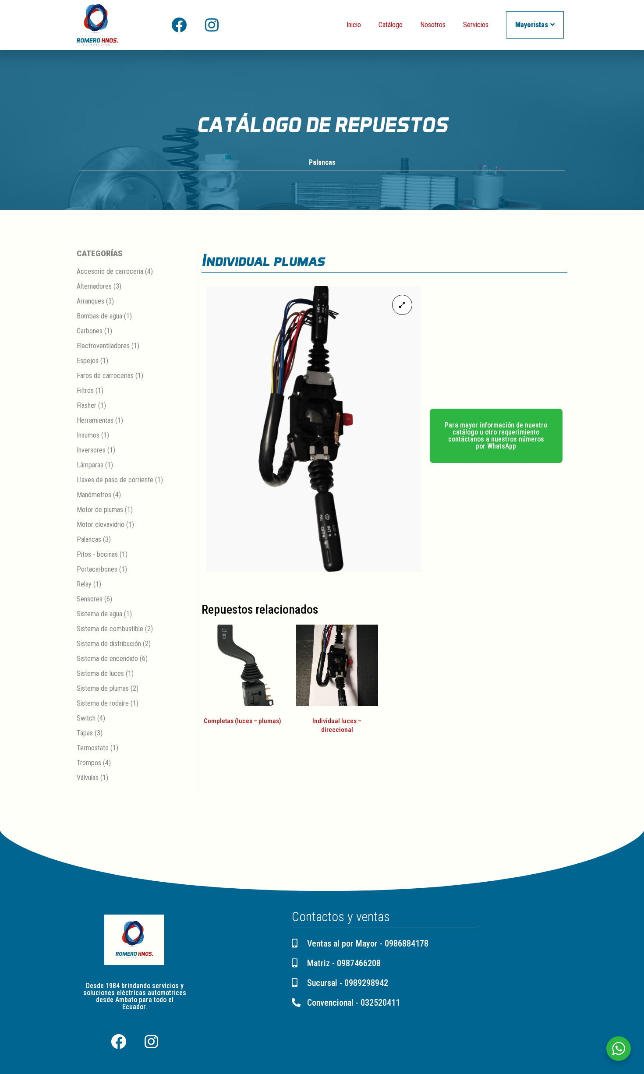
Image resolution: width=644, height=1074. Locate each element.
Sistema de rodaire (103, 703)
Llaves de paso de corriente (115, 480)
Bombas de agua (99, 316)
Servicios (475, 25)
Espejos (88, 361)
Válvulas (88, 778)
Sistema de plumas (103, 688)
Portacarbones (97, 569)
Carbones (90, 331)
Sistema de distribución (109, 643)
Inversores (91, 450)
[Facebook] (179, 25)
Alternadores (94, 286)
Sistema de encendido (107, 658)
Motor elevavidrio (100, 524)
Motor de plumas (100, 509)
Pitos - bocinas (97, 554)
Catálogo (391, 25)
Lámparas (90, 465)
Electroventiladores (103, 346)
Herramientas (95, 420)
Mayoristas (531, 25)
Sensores (90, 599)
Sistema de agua (99, 614)
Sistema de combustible (110, 629)
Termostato (93, 748)
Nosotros (433, 25)
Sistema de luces (100, 673)
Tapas (85, 733)
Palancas (322, 162)
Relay (84, 584)
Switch (86, 718)
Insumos (88, 435)
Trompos (89, 763)
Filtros (85, 390)
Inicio (354, 25)
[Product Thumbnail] (402, 305)
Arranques (90, 301)
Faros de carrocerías (105, 375)
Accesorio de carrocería (110, 271)
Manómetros (94, 495)
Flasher (86, 405)
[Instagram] (212, 25)
